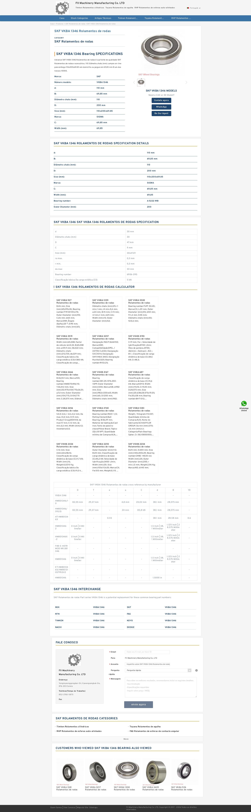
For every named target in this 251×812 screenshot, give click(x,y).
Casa (61, 18)
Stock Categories (79, 18)
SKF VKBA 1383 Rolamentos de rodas (139, 409)
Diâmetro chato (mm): (65, 99)
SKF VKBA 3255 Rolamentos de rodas (103, 445)
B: (55, 94)
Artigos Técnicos (103, 18)
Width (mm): (60, 128)
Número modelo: (62, 82)
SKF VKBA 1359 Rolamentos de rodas (103, 301)
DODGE (131, 627)
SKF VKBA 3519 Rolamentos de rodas (67, 337)
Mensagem (115, 679)
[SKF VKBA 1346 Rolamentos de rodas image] (161, 52)
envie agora (138, 704)
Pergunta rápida (114, 672)
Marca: (57, 76)
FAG (129, 614)
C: (55, 122)
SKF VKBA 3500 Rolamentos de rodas (139, 301)
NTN (57, 614)
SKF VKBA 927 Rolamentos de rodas (67, 301)
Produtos (59, 24)
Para (113, 658)
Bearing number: (62, 201)
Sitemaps (93, 808)
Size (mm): (59, 111)
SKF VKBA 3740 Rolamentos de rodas (103, 409)
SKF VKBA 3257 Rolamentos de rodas (103, 337)
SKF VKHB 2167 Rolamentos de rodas (103, 373)
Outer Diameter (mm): (65, 207)
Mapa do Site (82, 808)
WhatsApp (161, 107)
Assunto (113, 664)
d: (55, 88)
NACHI (58, 627)
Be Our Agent (161, 113)
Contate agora (161, 100)
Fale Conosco (69, 808)
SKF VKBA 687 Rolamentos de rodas (139, 373)
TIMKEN (59, 620)
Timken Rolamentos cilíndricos (129, 18)
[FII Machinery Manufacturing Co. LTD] (62, 7)
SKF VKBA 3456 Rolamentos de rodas (67, 409)
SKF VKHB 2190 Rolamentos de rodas (139, 337)
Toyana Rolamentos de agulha (156, 18)
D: (55, 105)
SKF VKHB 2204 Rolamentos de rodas (139, 445)
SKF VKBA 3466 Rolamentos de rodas (67, 373)
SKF (129, 607)
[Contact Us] (244, 406)
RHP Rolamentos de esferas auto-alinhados (183, 18)
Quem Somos (56, 808)
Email (112, 652)
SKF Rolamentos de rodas (75, 24)
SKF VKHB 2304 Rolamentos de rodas (67, 445)
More (126, 739)
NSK (57, 607)
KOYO (130, 620)
